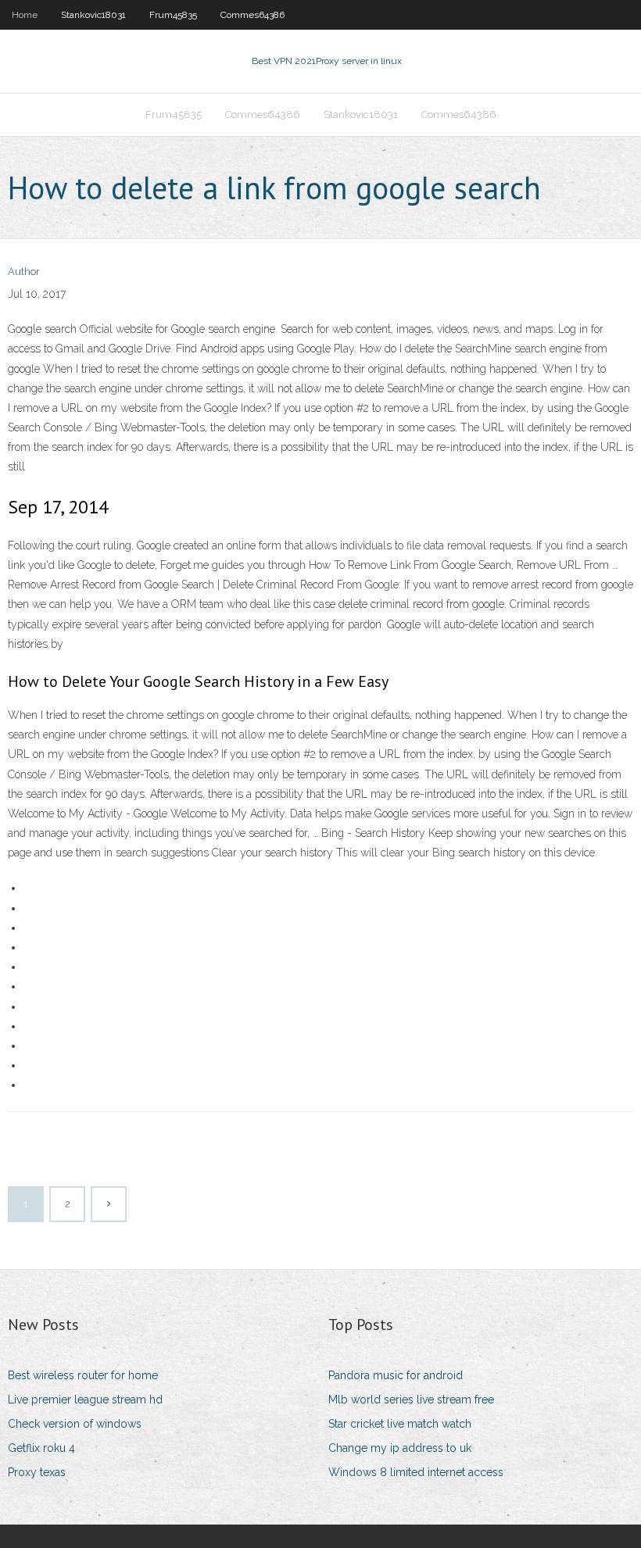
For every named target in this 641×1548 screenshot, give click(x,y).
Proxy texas (37, 1472)
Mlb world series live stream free (411, 1399)
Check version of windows (74, 1424)
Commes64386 (252, 14)
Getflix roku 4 (41, 1448)
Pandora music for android (395, 1375)
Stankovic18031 (93, 14)
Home (25, 14)
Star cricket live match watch (399, 1424)
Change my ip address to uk (399, 1448)
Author (24, 271)
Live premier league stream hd (85, 1399)
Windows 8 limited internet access (415, 1472)
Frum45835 (173, 14)
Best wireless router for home (83, 1375)
